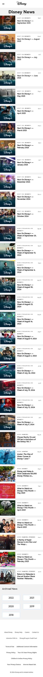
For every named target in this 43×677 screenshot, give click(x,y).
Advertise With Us (11, 638)
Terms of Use (10, 647)
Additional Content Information (27, 647)
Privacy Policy (10, 653)
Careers (27, 632)
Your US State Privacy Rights (27, 653)
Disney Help (18, 632)
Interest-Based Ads (29, 664)
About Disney (8, 632)
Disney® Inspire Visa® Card (28, 638)
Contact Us (35, 632)
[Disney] (21, 4)
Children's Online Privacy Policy (21, 658)
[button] (3, 4)
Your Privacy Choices (14, 664)
